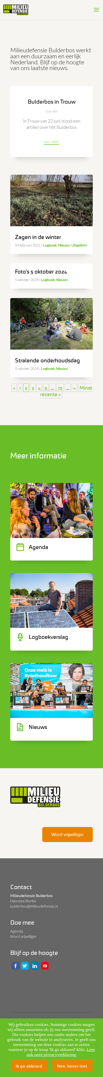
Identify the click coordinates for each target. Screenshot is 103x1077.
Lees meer (51, 141)
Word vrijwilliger (67, 834)
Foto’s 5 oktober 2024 (41, 271)
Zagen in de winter (38, 236)
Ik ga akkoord (29, 1065)
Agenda (16, 931)
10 (60, 388)
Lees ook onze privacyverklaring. (60, 1052)
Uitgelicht (79, 245)
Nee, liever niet (72, 1065)
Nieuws (64, 245)
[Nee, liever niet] (96, 1047)
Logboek (50, 245)
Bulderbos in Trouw (52, 101)
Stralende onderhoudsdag (47, 360)
